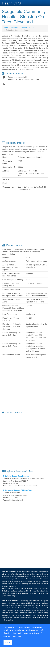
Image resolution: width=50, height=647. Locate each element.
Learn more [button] (16, 636)
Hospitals (14, 27)
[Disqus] (25, 534)
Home (6, 27)
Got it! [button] (7, 643)
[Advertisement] (25, 113)
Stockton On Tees (27, 27)
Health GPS (11, 3)
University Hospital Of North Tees (18, 490)
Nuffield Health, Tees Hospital (16, 476)
